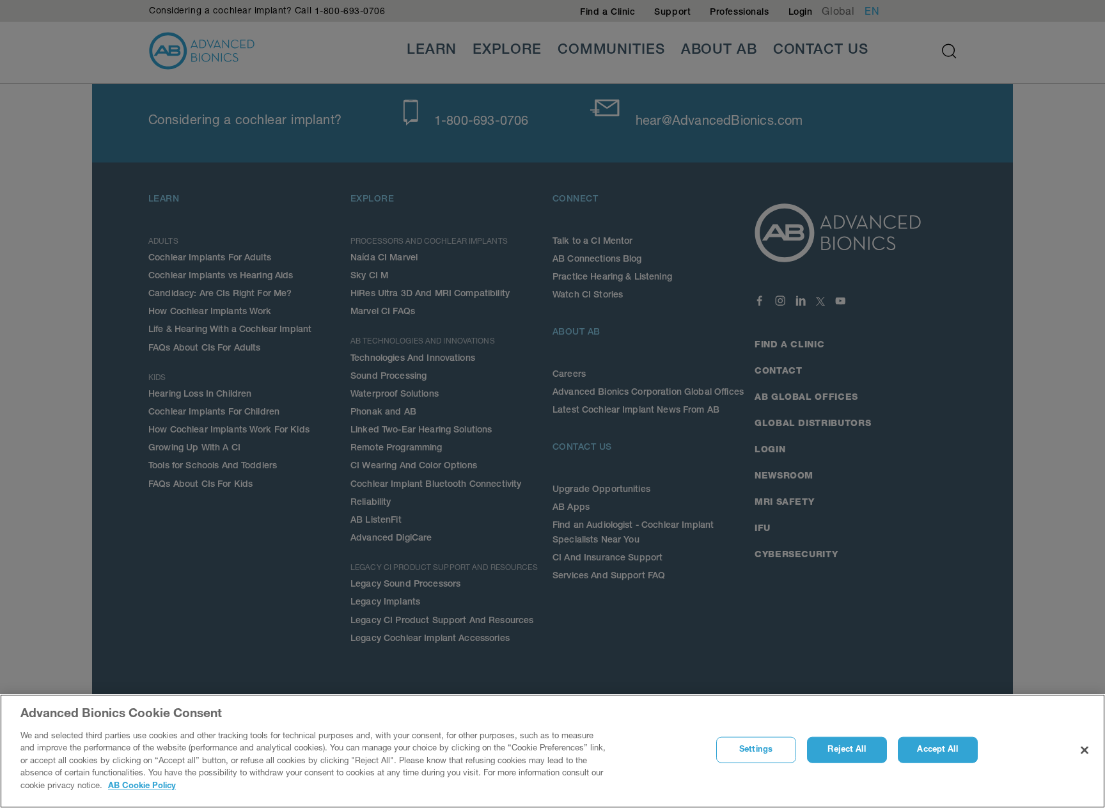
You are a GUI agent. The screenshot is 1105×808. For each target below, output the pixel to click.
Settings (755, 750)
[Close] (1084, 750)
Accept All (937, 750)
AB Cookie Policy (142, 786)
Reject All (846, 750)
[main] (552, 751)
